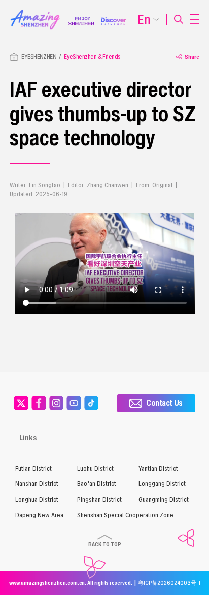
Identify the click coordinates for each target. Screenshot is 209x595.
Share (192, 56)
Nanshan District (36, 483)
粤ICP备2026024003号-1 (169, 583)
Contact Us (164, 403)
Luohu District (95, 468)
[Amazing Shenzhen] (39, 12)
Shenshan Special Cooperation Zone (125, 515)
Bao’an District (96, 483)
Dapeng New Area (39, 515)
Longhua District (36, 499)
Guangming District (163, 499)
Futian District (33, 468)
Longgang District (162, 483)
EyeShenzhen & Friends (92, 56)
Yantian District (158, 468)
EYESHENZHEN (38, 56)
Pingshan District (99, 499)
